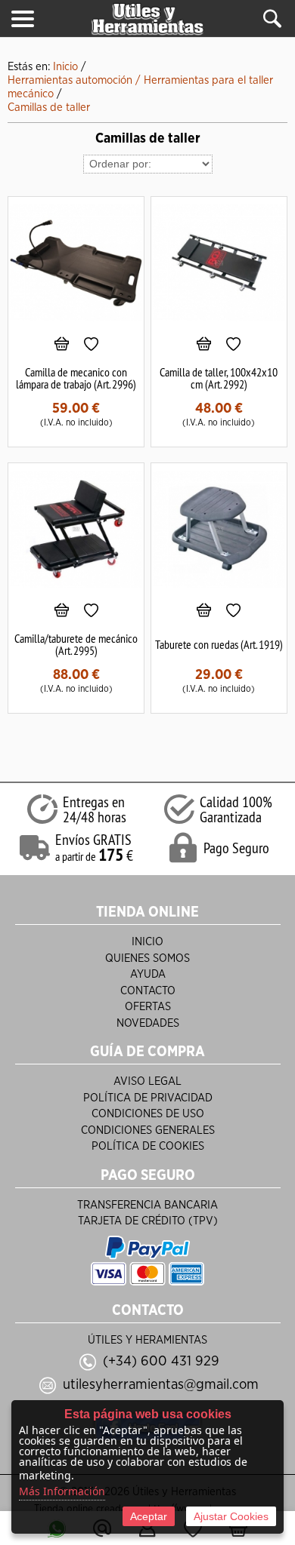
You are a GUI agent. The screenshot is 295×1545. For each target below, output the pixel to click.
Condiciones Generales (148, 1130)
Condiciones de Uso (148, 1114)
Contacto (147, 991)
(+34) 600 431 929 (161, 1361)
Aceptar (148, 1516)
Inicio (147, 942)
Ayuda (148, 974)
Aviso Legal (147, 1081)
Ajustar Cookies (231, 1516)
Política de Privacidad (148, 1098)
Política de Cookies (148, 1146)
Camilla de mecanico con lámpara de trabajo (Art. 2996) (76, 378)
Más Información (62, 1491)
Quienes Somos (147, 958)
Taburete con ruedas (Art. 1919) (219, 644)
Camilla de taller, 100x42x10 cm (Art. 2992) (219, 378)
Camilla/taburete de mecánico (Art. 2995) (76, 644)
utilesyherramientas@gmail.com (161, 1385)
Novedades (147, 1023)
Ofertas (148, 1006)
